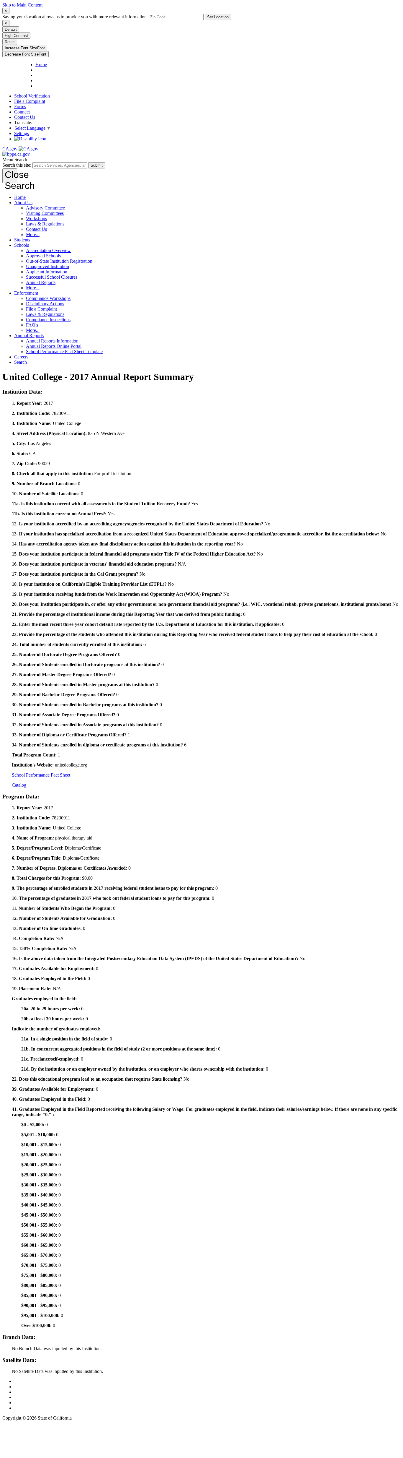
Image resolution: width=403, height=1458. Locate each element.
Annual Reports (40, 282)
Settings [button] (21, 133)
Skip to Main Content (22, 4)
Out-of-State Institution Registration (59, 261)
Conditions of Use (31, 1386)
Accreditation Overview (48, 250)
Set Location (218, 17)
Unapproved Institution (47, 266)
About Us (23, 202)
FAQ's (32, 324)
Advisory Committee (45, 207)
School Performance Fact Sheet (41, 774)
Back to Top (25, 1381)
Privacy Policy (27, 1391)
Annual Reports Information (52, 340)
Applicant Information (46, 271)
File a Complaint (29, 101)
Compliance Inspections (48, 319)
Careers (21, 356)
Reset (10, 42)
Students (22, 239)
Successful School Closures (51, 277)
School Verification (32, 95)
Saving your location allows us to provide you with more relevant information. (75, 16)
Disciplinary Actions (45, 303)
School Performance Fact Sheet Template (64, 351)
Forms (20, 106)
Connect (22, 111)
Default (11, 29)
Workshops (36, 218)
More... (33, 234)
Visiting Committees (45, 213)
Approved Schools (43, 255)
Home (20, 197)
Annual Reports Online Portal (53, 346)
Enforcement (26, 293)
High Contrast (16, 35)
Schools (21, 245)
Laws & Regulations (45, 223)
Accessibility (26, 1397)
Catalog (19, 785)
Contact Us (24, 117)
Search (20, 362)
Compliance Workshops (48, 298)
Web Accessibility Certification (43, 1407)
